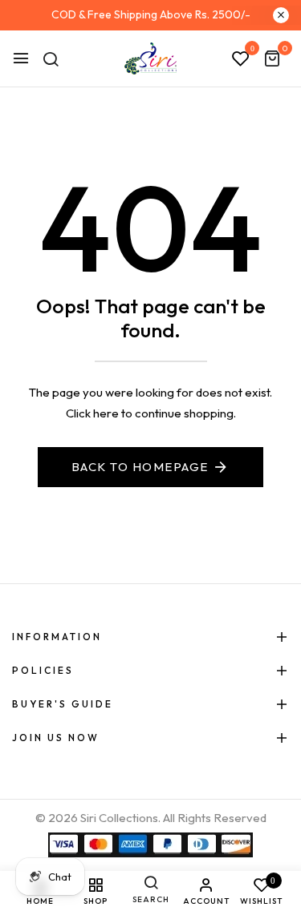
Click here (92, 413)
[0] (272, 60)
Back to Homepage (140, 466)
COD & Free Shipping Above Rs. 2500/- (150, 14)
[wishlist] (241, 59)
